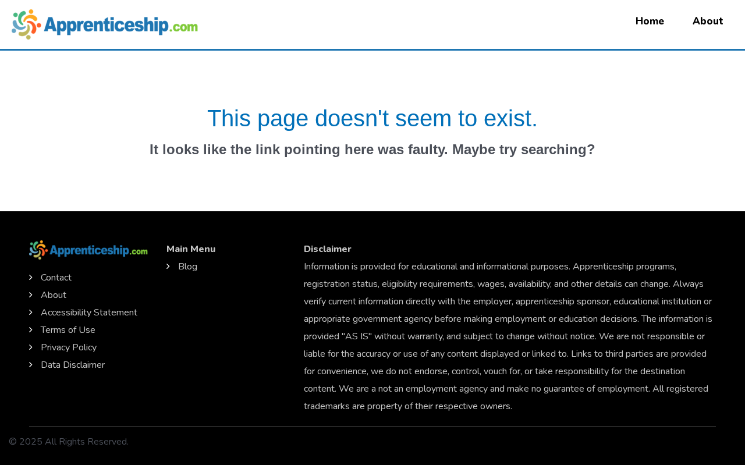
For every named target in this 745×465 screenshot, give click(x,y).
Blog (187, 266)
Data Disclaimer (73, 364)
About (708, 21)
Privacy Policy (69, 347)
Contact (56, 277)
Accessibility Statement (89, 312)
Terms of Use (68, 330)
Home (650, 21)
